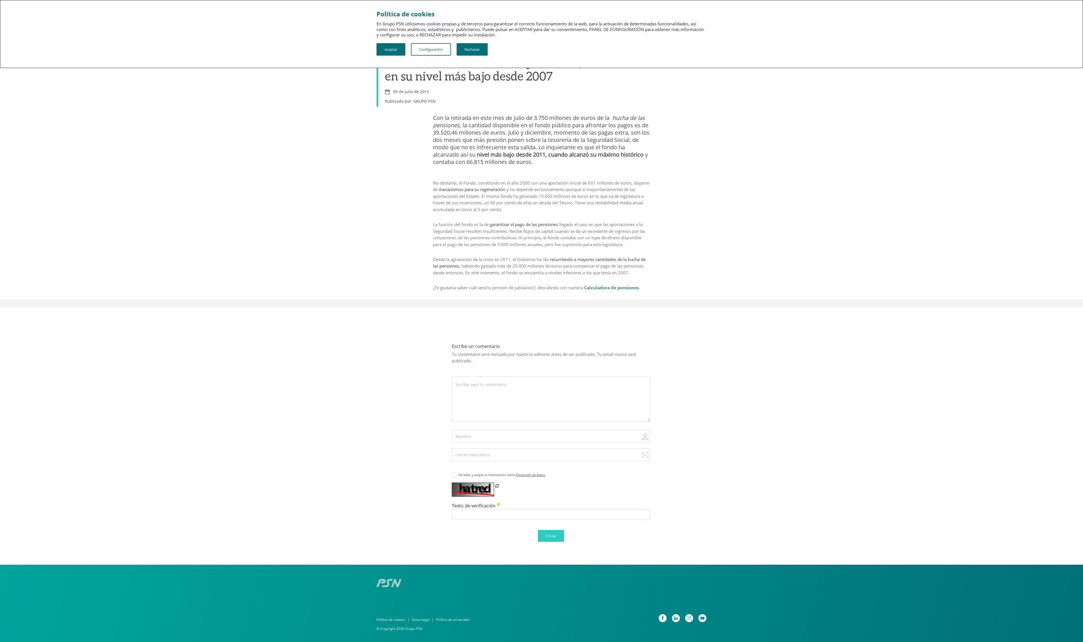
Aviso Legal (421, 619)
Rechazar (472, 49)
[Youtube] (702, 618)
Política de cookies (391, 619)
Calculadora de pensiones (611, 287)
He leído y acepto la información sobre (502, 475)
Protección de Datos (530, 475)
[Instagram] (689, 618)
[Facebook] (663, 618)
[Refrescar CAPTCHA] (497, 485)
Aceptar (390, 49)
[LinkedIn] (676, 618)
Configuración (431, 49)
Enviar (551, 535)
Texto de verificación (474, 506)
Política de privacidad (452, 619)
